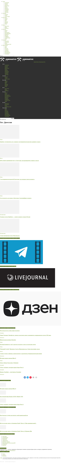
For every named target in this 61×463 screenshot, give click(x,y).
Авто (6, 46)
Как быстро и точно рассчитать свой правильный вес (14, 415)
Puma (6, 23)
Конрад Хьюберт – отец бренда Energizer (10, 372)
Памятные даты (8, 44)
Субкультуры (7, 37)
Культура (4, 29)
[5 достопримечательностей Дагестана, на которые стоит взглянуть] (9, 176)
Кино (6, 31)
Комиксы (7, 34)
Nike (6, 20)
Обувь (6, 15)
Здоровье (6, 50)
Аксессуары (7, 16)
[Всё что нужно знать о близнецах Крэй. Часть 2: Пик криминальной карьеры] (3, 421)
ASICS (6, 18)
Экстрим (6, 12)
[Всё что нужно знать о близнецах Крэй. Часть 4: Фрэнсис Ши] (3, 428)
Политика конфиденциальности (10, 461)
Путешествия (7, 52)
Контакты (4, 455)
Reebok (6, 22)
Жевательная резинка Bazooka (8, 339)
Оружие (6, 48)
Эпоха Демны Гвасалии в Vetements (9, 362)
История (4, 39)
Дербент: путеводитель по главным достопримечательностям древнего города (20, 141)
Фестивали (7, 51)
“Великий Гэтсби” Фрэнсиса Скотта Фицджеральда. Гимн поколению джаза (20, 349)
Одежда (6, 14)
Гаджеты (6, 49)
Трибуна (6, 11)
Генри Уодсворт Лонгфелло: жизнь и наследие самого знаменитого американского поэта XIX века (25, 335)
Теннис (6, 4)
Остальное (7, 53)
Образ (1, 139)
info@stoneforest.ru (11, 450)
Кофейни (6, 28)
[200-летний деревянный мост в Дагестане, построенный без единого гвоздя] (9, 157)
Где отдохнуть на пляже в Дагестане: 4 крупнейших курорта (15, 198)
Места (3, 24)
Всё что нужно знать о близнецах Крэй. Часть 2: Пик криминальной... (18, 423)
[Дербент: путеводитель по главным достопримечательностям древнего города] (9, 138)
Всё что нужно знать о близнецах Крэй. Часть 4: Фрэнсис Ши (16, 431)
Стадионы (7, 2)
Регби (6, 6)
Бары (6, 27)
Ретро (6, 43)
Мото (6, 47)
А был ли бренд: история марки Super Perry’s (12, 367)
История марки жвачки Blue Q (8, 358)
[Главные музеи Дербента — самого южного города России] (9, 213)
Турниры (6, 10)
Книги (6, 30)
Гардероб (4, 13)
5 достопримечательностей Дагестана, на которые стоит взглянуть (17, 179)
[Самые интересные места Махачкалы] (9, 232)
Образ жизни (5, 45)
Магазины (7, 26)
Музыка (6, 35)
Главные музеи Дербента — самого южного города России (15, 216)
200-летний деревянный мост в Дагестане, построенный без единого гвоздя (19, 160)
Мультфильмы (8, 33)
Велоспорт (7, 5)
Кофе (6, 38)
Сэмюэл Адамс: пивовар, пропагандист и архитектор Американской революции (21, 353)
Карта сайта (2, 461)
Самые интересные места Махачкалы (10, 235)
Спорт (3, 1)
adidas (6, 19)
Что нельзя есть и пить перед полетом (10, 330)
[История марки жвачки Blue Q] (3, 386)
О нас (3, 453)
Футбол (6, 3)
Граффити (7, 36)
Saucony (6, 21)
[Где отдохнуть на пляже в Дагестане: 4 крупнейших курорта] (9, 194)
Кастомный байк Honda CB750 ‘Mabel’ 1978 (11, 396)
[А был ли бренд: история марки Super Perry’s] (3, 402)
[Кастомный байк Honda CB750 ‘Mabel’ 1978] (3, 394)
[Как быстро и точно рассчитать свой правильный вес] (3, 413)
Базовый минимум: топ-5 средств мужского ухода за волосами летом (18, 344)
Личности (7, 40)
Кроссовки (4, 17)
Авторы (4, 454)
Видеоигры (7, 32)
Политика (7, 42)
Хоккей (6, 7)
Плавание (7, 8)
